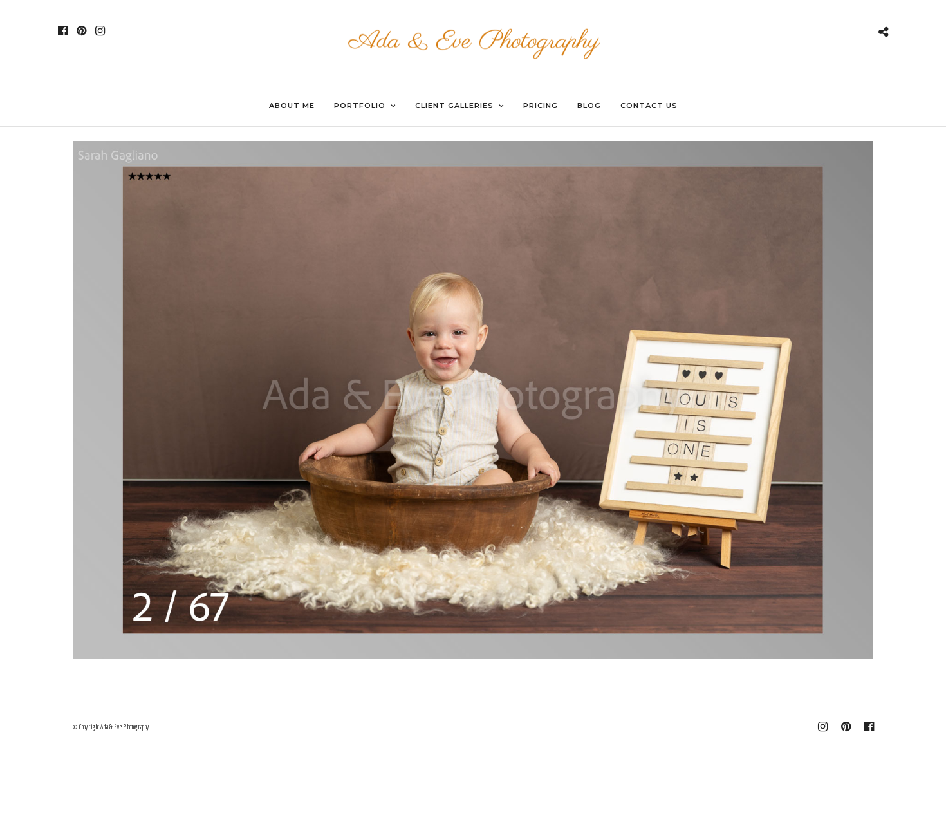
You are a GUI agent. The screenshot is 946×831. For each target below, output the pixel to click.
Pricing (540, 105)
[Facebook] (63, 31)
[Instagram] (100, 31)
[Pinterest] (81, 31)
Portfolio (359, 105)
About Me (292, 105)
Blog (589, 105)
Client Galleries (454, 105)
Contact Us (649, 105)
